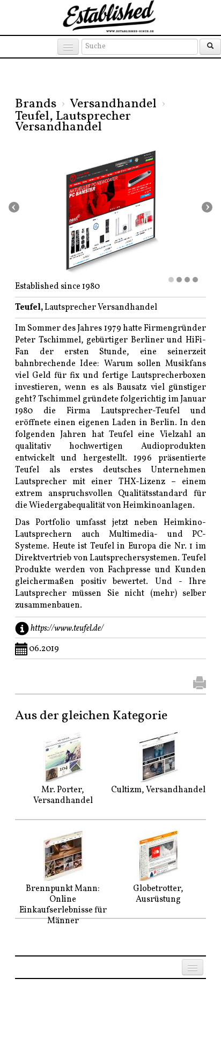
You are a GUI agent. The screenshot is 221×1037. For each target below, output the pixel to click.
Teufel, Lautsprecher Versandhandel (73, 121)
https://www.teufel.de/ (67, 628)
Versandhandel (113, 104)
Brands (35, 104)
